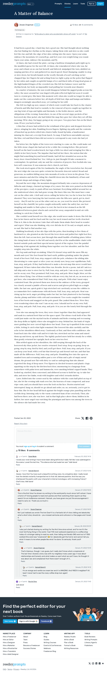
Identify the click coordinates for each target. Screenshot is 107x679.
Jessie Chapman (36, 490)
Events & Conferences (52, 645)
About (25, 637)
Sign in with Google (27, 621)
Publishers (89, 645)
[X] (89, 663)
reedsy (14, 4)
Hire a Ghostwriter (10, 648)
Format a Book (69, 645)
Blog (45, 637)
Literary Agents (91, 643)
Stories (67, 4)
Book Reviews (90, 637)
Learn (75, 4)
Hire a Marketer (9, 645)
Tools (82, 4)
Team (25, 640)
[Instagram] (93, 663)
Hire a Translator (9, 651)
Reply (18, 465)
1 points (24, 456)
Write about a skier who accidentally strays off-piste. (55, 34)
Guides (46, 640)
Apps (29, 4)
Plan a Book (68, 643)
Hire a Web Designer (10, 654)
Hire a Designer (9, 643)
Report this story (20, 424)
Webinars (47, 648)
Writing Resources (71, 648)
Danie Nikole (32, 456)
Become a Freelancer (31, 645)
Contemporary (19, 30)
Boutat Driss (32, 581)
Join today (8, 621)
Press (25, 643)
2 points (26, 490)
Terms (9, 669)
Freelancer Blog (50, 651)
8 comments (87, 25)
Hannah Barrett (33, 471)
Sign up (91, 4)
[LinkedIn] (96, 663)
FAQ (4, 669)
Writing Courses (50, 643)
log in (34, 446)
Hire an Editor (8, 640)
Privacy (16, 669)
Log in (100, 4)
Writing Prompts (91, 640)
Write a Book (69, 640)
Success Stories (29, 648)
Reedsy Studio (70, 637)
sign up (27, 446)
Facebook (45, 621)
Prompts (58, 4)
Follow (37, 25)
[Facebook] (99, 663)
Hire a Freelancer (9, 637)
